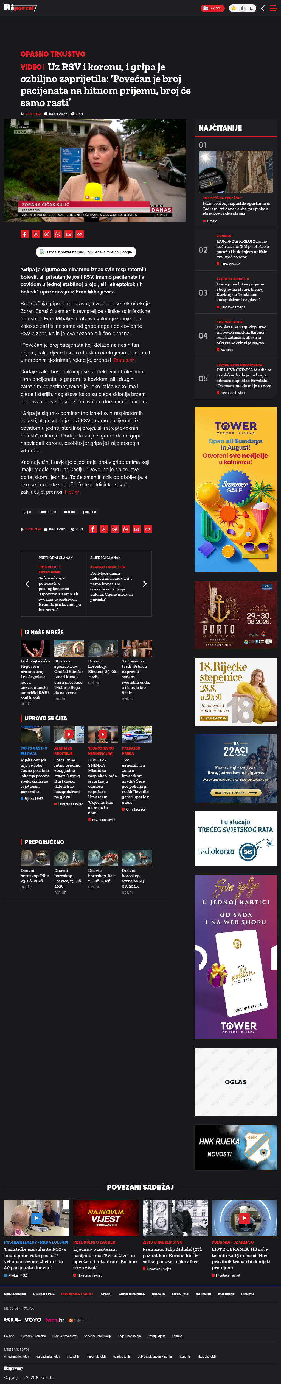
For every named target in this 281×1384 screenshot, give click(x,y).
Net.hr (71, 491)
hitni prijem (47, 511)
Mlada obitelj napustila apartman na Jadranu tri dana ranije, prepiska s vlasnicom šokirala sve (237, 208)
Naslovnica (15, 1294)
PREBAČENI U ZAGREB (94, 1242)
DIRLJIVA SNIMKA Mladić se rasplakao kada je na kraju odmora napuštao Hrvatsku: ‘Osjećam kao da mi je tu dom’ (102, 786)
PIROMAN (224, 236)
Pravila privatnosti (64, 1335)
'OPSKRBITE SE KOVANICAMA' (50, 569)
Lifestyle (180, 1294)
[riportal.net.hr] (13, 1368)
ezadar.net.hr (122, 1356)
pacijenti (89, 511)
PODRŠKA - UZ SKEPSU (233, 1242)
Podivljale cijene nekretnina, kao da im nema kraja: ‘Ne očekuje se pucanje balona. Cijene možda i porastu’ (111, 586)
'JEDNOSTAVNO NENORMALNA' (101, 750)
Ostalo (212, 221)
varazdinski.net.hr (48, 1356)
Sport (106, 1294)
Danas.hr (123, 360)
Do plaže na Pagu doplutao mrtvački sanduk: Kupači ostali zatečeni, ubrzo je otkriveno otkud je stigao (241, 334)
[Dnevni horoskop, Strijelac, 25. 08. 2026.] (136, 858)
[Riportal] (20, 8)
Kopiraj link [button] (79, 234)
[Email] (68, 234)
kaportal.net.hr (97, 1356)
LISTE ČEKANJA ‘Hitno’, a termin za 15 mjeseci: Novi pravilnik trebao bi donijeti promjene (241, 1258)
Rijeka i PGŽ (34, 798)
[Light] (233, 8)
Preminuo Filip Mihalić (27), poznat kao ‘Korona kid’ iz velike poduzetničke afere (172, 1255)
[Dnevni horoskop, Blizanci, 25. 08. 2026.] (103, 648)
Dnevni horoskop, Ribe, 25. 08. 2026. (35, 875)
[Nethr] (80, 1320)
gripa (27, 511)
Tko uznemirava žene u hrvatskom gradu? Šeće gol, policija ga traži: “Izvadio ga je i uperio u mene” (136, 781)
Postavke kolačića (33, 1335)
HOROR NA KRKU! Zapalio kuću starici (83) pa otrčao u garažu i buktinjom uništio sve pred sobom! (243, 249)
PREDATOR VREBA (131, 750)
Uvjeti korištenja (129, 1335)
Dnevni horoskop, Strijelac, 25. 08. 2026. (133, 878)
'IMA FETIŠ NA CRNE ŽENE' (222, 198)
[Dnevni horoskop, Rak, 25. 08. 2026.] (103, 858)
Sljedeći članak (144, 584)
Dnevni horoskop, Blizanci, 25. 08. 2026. (102, 668)
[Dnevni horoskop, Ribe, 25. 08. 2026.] (35, 858)
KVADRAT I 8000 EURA (107, 567)
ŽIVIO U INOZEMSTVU (163, 1242)
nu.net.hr (185, 1356)
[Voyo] (33, 1320)
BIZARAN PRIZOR (230, 321)
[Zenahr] (54, 1320)
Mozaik (158, 1294)
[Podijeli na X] (36, 234)
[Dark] (251, 8)
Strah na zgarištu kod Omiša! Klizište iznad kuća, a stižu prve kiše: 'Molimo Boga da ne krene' (68, 676)
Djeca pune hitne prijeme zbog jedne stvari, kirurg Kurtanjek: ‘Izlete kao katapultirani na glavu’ (67, 778)
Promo (247, 1294)
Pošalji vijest (156, 1335)
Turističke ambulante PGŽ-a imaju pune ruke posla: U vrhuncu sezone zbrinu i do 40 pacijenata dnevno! (35, 1258)
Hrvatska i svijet (70, 804)
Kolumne (226, 1294)
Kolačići (9, 1335)
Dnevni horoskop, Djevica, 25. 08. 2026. (68, 878)
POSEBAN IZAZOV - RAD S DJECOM (36, 1242)
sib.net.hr (73, 1356)
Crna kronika (136, 809)
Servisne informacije (98, 1335)
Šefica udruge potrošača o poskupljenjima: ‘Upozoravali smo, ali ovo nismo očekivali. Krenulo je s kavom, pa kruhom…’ (60, 593)
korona (69, 511)
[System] (242, 8)
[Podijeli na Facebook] (25, 234)
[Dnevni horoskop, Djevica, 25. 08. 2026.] (69, 858)
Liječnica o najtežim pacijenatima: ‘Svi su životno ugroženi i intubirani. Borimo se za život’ (105, 1258)
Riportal (33, 114)
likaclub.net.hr (207, 1356)
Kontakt (177, 1335)
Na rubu (227, 350)
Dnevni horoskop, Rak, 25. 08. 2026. (102, 875)
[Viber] (47, 234)
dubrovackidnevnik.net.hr (155, 1356)
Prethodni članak (27, 584)
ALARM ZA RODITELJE (63, 750)
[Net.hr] (12, 1320)
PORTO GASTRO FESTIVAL (34, 750)
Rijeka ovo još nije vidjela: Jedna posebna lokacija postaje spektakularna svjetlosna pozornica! (35, 775)
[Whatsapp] (58, 234)
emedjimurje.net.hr (17, 1356)
